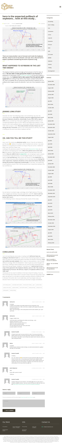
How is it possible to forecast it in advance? (52, 260)
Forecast (50, 44)
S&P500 (49, 57)
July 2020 (50, 176)
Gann (34, 284)
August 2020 (50, 173)
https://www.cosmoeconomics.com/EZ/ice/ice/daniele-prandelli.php (26, 384)
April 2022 (50, 147)
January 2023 (51, 120)
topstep (50, 64)
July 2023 (50, 111)
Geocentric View (33, 149)
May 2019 (50, 206)
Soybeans (50, 61)
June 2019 (50, 203)
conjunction (23, 154)
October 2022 (51, 130)
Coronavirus (50, 31)
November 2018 (51, 219)
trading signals (5, 290)
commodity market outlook (17, 284)
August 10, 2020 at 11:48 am (36, 343)
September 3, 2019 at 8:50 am (36, 331)
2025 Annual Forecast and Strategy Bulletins (52, 268)
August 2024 (50, 97)
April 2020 (50, 183)
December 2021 (51, 157)
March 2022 (50, 150)
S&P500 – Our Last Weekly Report (52, 264)
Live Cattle (50, 54)
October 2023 (51, 107)
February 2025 (51, 91)
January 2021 (51, 163)
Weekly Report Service (5, 430)
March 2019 (50, 213)
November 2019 (51, 193)
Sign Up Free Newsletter (24, 430)
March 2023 (50, 117)
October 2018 (51, 223)
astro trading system (7, 284)
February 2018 (51, 242)
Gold (49, 51)
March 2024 (50, 104)
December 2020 (51, 167)
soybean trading (15, 287)
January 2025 (51, 94)
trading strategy (13, 290)
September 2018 (51, 226)
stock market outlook (23, 287)
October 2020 (51, 170)
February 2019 (51, 216)
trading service (39, 287)
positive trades (39, 284)
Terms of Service (30, 397)
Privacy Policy (23, 397)
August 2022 (50, 137)
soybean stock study (7, 287)
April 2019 (50, 209)
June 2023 (50, 114)
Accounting (50, 21)
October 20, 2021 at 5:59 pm (36, 368)
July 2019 (50, 200)
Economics (50, 41)
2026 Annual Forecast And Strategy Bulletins (52, 256)
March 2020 (50, 186)
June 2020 (50, 180)
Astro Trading (51, 24)
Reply (44, 301)
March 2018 (50, 239)
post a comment (10, 410)
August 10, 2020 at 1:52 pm (36, 353)
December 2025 (51, 84)
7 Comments (42, 23)
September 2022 (51, 134)
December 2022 (51, 124)
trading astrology (32, 287)
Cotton (49, 34)
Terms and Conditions (34, 427)
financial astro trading (27, 284)
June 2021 (50, 160)
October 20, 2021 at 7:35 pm (36, 379)
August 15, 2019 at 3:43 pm (36, 301)
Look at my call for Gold (52, 252)
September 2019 (51, 196)
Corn (49, 28)
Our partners (5, 426)
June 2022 (50, 144)
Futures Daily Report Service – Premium (16, 427)
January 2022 (51, 153)
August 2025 (50, 87)
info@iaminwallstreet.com (48, 426)
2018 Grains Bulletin (25, 75)
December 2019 (51, 190)
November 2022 (51, 127)
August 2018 (50, 229)
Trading (49, 67)
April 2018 (50, 236)
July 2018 (50, 232)
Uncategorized (51, 71)
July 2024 (50, 101)
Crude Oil (50, 38)
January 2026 (51, 81)
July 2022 (50, 140)
